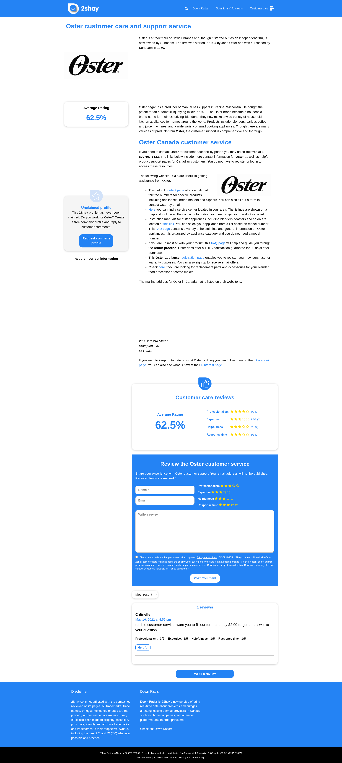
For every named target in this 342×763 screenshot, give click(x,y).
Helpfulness (215, 427)
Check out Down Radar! (156, 729)
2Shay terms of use (207, 557)
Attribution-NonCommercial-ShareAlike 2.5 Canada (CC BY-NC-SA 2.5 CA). (205, 753)
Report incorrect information (96, 258)
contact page (175, 190)
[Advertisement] (205, 80)
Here (152, 209)
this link (168, 224)
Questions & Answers (229, 8)
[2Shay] (84, 8)
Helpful (143, 647)
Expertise (213, 419)
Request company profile (96, 241)
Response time (217, 434)
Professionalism (218, 411)
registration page (192, 257)
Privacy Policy (179, 757)
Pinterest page (211, 365)
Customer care (259, 8)
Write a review (205, 674)
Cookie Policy (197, 757)
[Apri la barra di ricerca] (186, 8)
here (162, 267)
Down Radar (201, 8)
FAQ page (163, 229)
